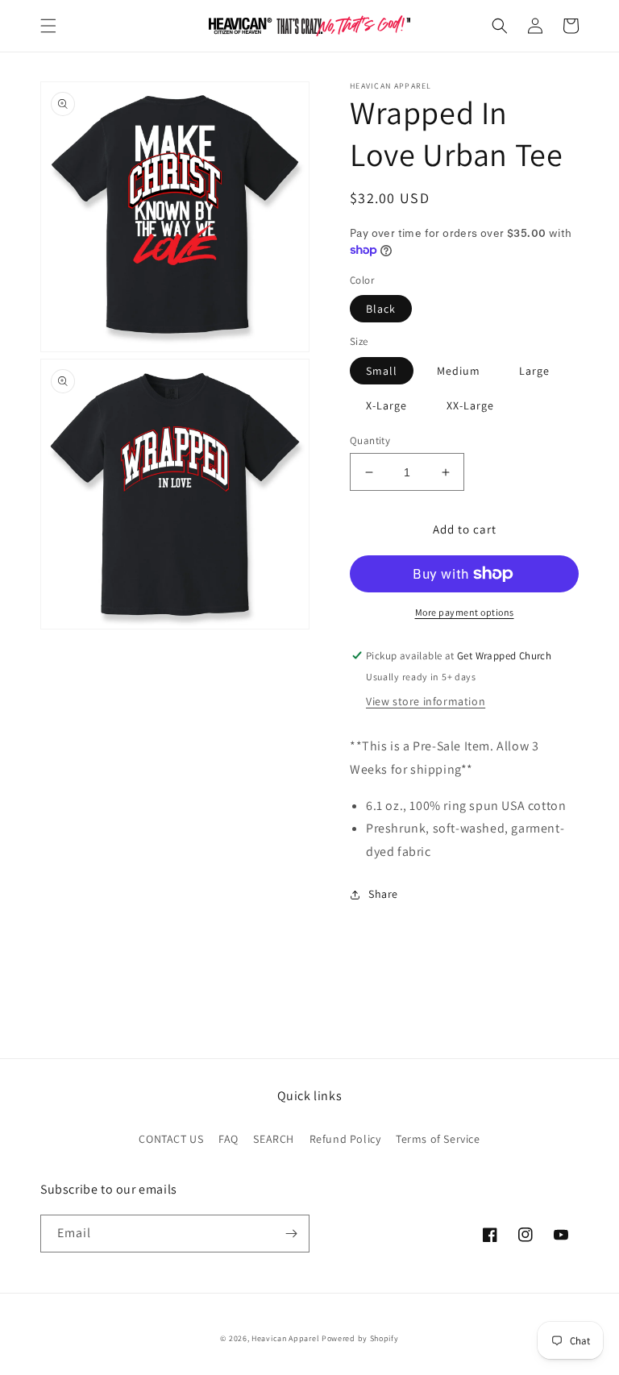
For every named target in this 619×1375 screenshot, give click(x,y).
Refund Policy (345, 1139)
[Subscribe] (291, 1233)
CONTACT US (171, 1139)
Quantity (370, 440)
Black (381, 308)
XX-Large (470, 405)
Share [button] (383, 894)
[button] (48, 26)
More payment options (464, 612)
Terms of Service (438, 1139)
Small (381, 370)
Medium (458, 370)
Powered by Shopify (360, 1338)
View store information (425, 701)
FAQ (228, 1139)
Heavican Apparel (285, 1338)
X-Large (386, 405)
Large (534, 370)
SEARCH (273, 1139)
